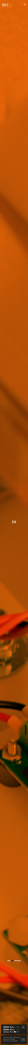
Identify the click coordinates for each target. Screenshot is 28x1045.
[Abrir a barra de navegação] (25, 4)
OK (23, 1039)
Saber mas (12, 887)
